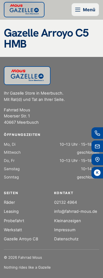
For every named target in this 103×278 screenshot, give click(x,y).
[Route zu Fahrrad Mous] (97, 159)
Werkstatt (13, 229)
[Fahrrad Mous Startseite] (24, 10)
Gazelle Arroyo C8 (21, 238)
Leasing (11, 211)
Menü (89, 9)
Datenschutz (66, 238)
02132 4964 (65, 202)
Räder (9, 202)
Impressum (65, 229)
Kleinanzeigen (67, 220)
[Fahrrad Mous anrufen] (97, 133)
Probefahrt (14, 220)
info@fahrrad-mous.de (75, 211)
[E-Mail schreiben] (97, 146)
